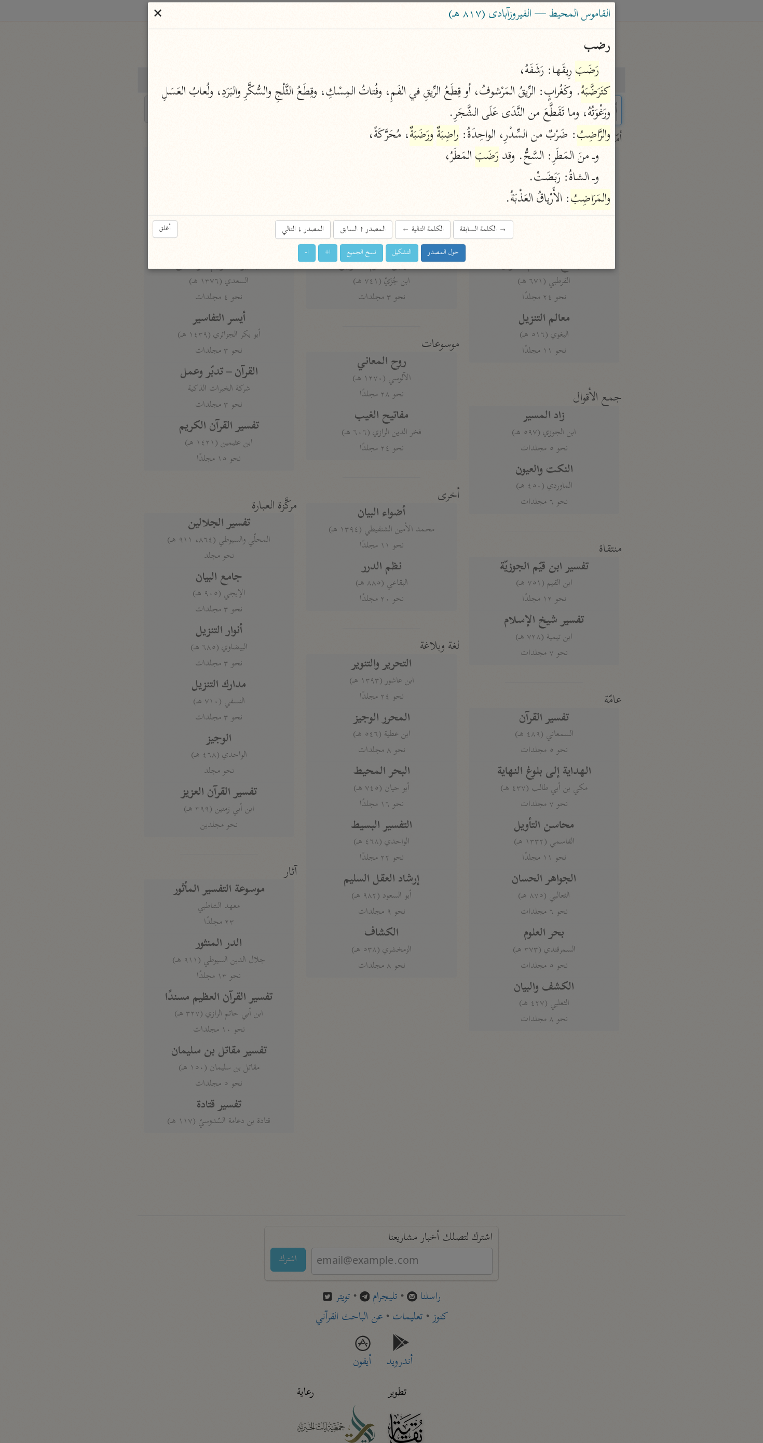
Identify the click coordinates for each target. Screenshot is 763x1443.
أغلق (165, 229)
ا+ (328, 253)
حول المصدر (443, 253)
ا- (307, 253)
